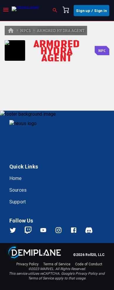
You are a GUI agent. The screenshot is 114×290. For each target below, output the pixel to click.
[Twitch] (28, 230)
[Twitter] (16, 230)
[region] (57, 155)
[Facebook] (77, 230)
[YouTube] (47, 230)
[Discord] (88, 230)
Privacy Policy (27, 264)
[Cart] (67, 10)
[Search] (56, 10)
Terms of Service (56, 264)
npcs (25, 31)
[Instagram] (62, 230)
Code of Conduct (88, 264)
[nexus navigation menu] (6, 10)
